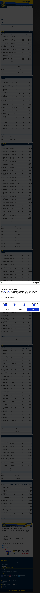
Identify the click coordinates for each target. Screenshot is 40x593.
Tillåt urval (20, 309)
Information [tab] (15, 285)
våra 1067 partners (7, 291)
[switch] (15, 305)
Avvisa (7, 309)
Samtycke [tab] (5, 285)
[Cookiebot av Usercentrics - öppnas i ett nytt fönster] (34, 283)
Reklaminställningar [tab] (25, 285)
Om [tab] (34, 285)
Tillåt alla (32, 309)
